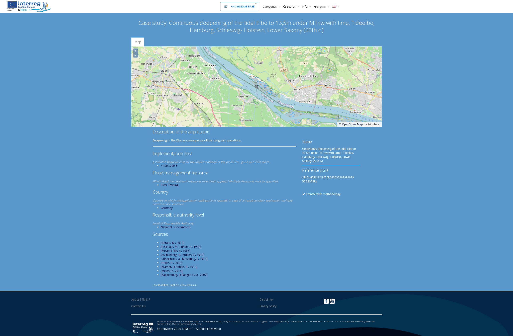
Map (137, 42)
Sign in (321, 6)
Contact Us (138, 306)
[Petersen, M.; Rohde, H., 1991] (181, 247)
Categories (270, 6)
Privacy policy (268, 306)
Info (305, 6)
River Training (169, 185)
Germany (167, 208)
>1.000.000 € (169, 166)
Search (291, 6)
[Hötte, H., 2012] (171, 263)
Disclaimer (266, 300)
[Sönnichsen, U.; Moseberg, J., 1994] (184, 259)
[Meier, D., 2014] (171, 271)
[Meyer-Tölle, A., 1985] (175, 251)
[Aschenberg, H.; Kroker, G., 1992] (182, 255)
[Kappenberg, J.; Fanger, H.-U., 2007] (184, 275)
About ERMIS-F (140, 300)
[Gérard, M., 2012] (172, 243)
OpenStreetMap (352, 124)
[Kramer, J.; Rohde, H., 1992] (179, 267)
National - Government (176, 227)
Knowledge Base (242, 6)
